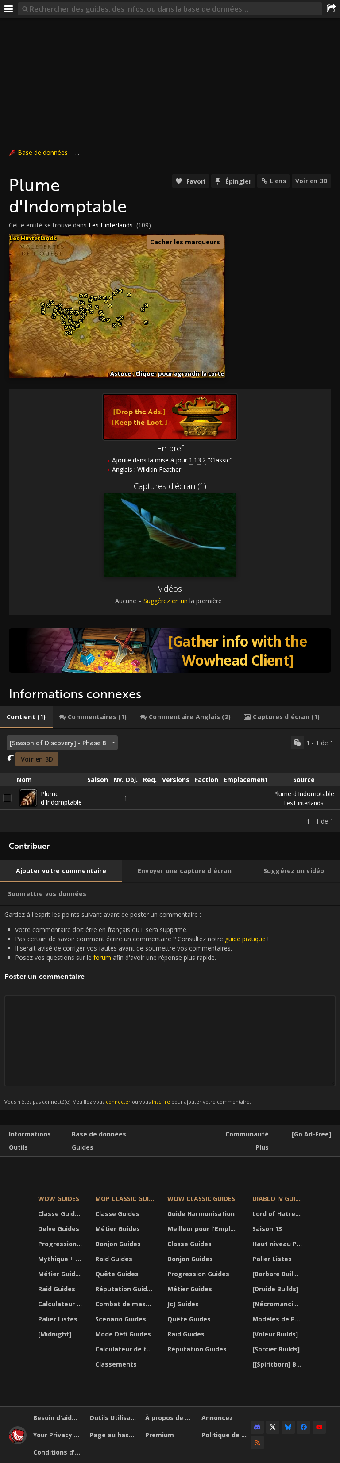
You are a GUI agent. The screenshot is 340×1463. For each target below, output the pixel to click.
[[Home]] (18, 1441)
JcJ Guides (183, 1304)
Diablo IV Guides (278, 1198)
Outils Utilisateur (114, 1417)
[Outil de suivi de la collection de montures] (170, 650)
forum (102, 957)
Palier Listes (57, 1319)
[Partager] (331, 9)
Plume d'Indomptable (61, 797)
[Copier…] (297, 742)
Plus (262, 1147)
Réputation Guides (125, 1289)
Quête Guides (117, 1274)
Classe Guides (60, 1213)
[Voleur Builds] (275, 1334)
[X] (272, 1427)
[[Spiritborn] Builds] (278, 1364)
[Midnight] (54, 1334)
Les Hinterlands (111, 225)
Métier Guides (60, 1274)
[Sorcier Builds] (276, 1349)
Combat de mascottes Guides (125, 1304)
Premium (159, 1435)
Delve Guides (58, 1228)
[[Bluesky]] (288, 1427)
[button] (42, 304)
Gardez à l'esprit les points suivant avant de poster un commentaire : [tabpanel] (136, 1007)
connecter (118, 1101)
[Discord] (257, 1427)
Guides (82, 1147)
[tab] (26, 717)
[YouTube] (319, 1427)
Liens (278, 181)
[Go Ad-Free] (311, 1134)
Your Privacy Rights (58, 1435)
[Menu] (9, 9)
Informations (30, 1134)
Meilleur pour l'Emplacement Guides (204, 1228)
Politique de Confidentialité (226, 1435)
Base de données (43, 152)
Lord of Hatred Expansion (278, 1213)
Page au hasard (114, 1435)
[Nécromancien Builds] (278, 1304)
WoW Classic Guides (201, 1198)
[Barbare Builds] (277, 1274)
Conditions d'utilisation (58, 1452)
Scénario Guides (120, 1319)
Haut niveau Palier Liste (278, 1244)
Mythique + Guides (61, 1259)
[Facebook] (303, 1427)
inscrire (161, 1101)
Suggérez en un (165, 601)
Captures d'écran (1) (170, 486)
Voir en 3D (311, 181)
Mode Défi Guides (123, 1334)
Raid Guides (56, 1289)
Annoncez (217, 1417)
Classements (116, 1364)
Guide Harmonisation (201, 1213)
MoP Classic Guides (125, 1198)
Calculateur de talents (61, 1304)
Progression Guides (61, 1244)
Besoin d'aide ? (57, 1417)
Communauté (247, 1134)
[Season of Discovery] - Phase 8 (58, 743)
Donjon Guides (118, 1244)
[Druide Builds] (275, 1289)
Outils (18, 1147)
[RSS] (257, 1442)
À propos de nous (170, 1417)
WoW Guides (58, 1198)
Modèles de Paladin (278, 1319)
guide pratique (245, 939)
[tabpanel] (170, 780)
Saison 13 (267, 1228)
